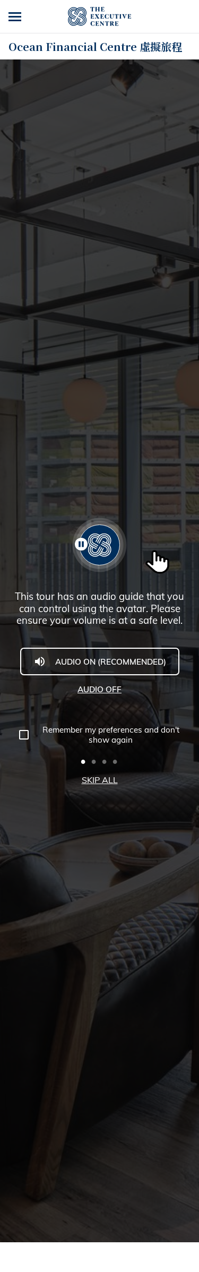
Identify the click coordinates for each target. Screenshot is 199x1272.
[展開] (15, 16)
